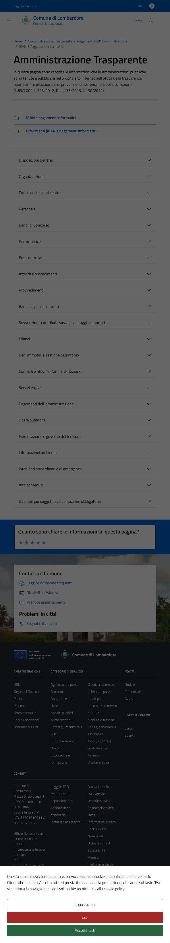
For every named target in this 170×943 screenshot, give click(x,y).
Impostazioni (85, 904)
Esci (85, 917)
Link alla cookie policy (107, 889)
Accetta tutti (85, 930)
